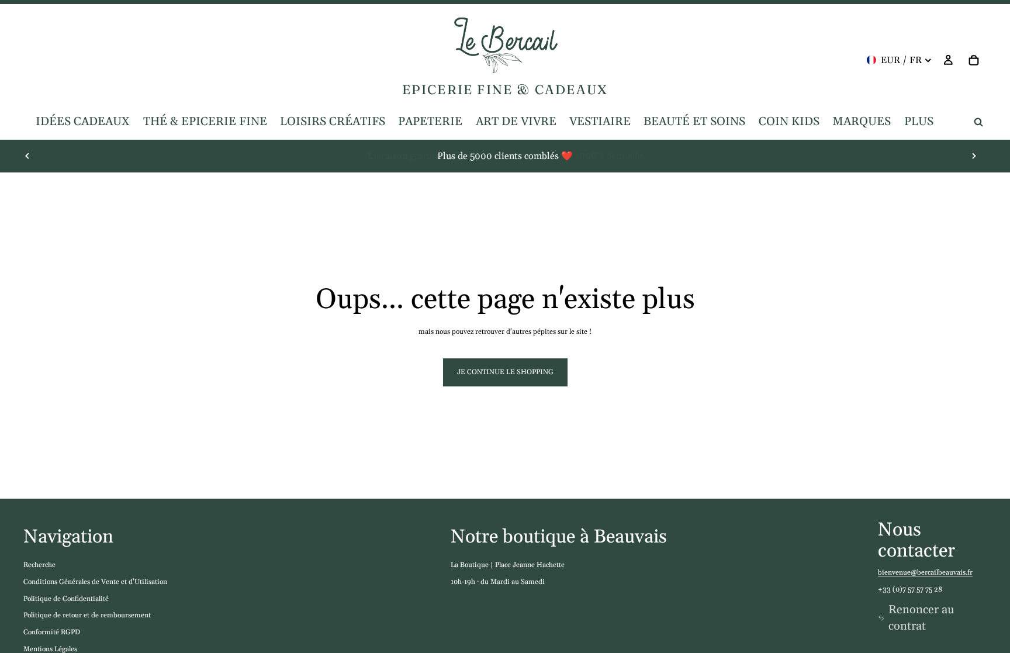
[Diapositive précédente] (27, 156)
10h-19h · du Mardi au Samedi (498, 582)
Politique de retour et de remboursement (87, 615)
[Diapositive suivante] (974, 156)
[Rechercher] (978, 122)
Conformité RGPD (51, 632)
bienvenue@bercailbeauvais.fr (925, 572)
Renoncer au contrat (921, 618)
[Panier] (974, 60)
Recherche (39, 565)
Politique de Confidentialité (66, 599)
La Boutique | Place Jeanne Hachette (508, 565)
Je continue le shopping (505, 372)
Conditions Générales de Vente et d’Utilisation (95, 582)
